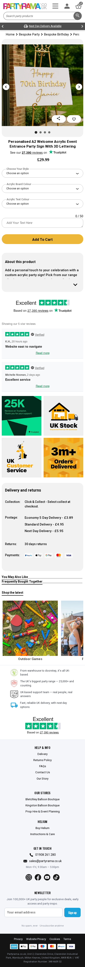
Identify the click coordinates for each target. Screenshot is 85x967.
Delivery (42, 754)
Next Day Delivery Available (45, 26)
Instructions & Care (42, 834)
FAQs (42, 766)
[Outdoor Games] (30, 628)
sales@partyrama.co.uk (45, 861)
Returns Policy (42, 760)
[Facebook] (38, 877)
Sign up (72, 912)
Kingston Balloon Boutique (43, 805)
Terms (67, 939)
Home (10, 34)
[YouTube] (47, 877)
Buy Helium (42, 828)
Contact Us (42, 772)
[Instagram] (29, 877)
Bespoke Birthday (56, 34)
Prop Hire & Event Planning (43, 811)
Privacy (18, 939)
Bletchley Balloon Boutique (43, 799)
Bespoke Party (29, 34)
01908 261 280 (45, 854)
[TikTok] (56, 877)
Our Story (42, 778)
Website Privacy (36, 939)
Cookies (54, 939)
